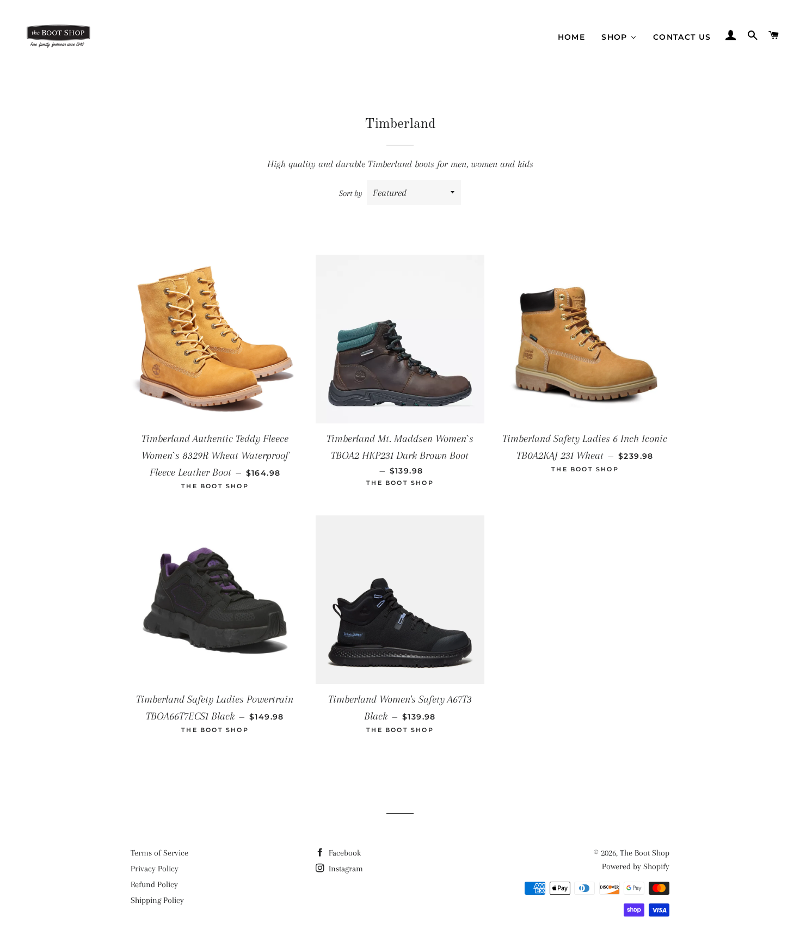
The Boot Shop (644, 853)
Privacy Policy (155, 869)
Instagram (345, 869)
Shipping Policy (157, 900)
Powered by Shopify (635, 866)
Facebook (344, 853)
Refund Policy (154, 884)
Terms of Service (159, 853)
